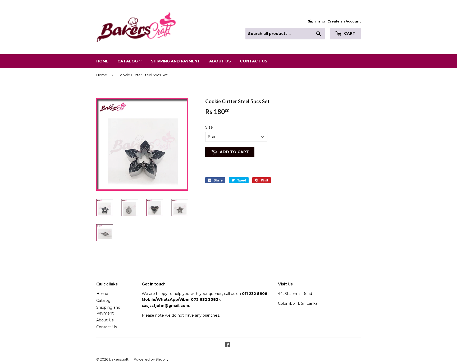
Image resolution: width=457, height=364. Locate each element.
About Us (220, 61)
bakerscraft (119, 359)
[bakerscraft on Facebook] (227, 345)
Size (209, 127)
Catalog (128, 61)
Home (102, 61)
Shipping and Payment (175, 61)
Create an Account (344, 21)
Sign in (314, 21)
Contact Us (253, 61)
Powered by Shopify (151, 359)
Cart (349, 33)
